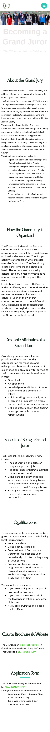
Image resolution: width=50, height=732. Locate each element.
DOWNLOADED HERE (15, 687)
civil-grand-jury (27, 651)
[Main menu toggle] (44, 6)
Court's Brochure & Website (25, 634)
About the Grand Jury (25, 80)
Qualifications (25, 522)
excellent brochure (29, 644)
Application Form (25, 673)
